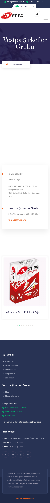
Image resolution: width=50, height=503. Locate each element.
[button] (25, 6)
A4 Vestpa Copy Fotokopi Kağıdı (23, 312)
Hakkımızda (9, 361)
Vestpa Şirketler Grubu (25, 498)
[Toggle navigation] (46, 18)
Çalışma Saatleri (9, 404)
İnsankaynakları (11, 365)
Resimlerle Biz (11, 370)
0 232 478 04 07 (36, 2)
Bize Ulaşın (9, 378)
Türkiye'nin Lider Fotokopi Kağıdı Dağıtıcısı (21, 422)
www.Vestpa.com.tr (17, 220)
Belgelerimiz (10, 374)
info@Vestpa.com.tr (15, 2)
